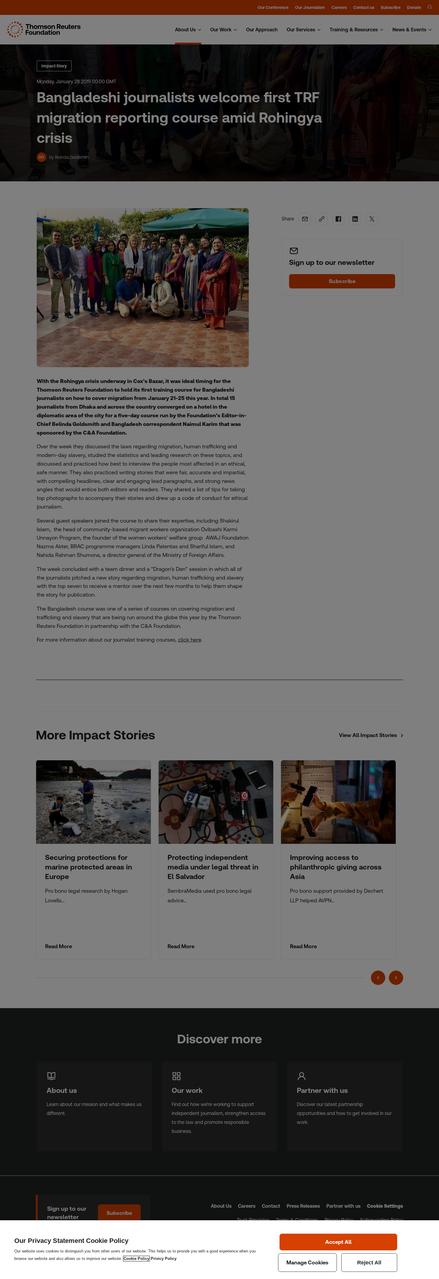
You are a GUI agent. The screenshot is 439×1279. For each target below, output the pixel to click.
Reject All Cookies (369, 1262)
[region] (219, 1249)
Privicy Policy (163, 1258)
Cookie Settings (307, 1262)
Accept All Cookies (338, 1242)
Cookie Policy (136, 1258)
